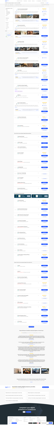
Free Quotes (7, 14)
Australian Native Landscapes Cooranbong (31, 344)
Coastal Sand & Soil (31, 357)
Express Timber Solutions (31, 363)
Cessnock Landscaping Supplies (31, 339)
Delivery (7, 10)
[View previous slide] (30, 375)
